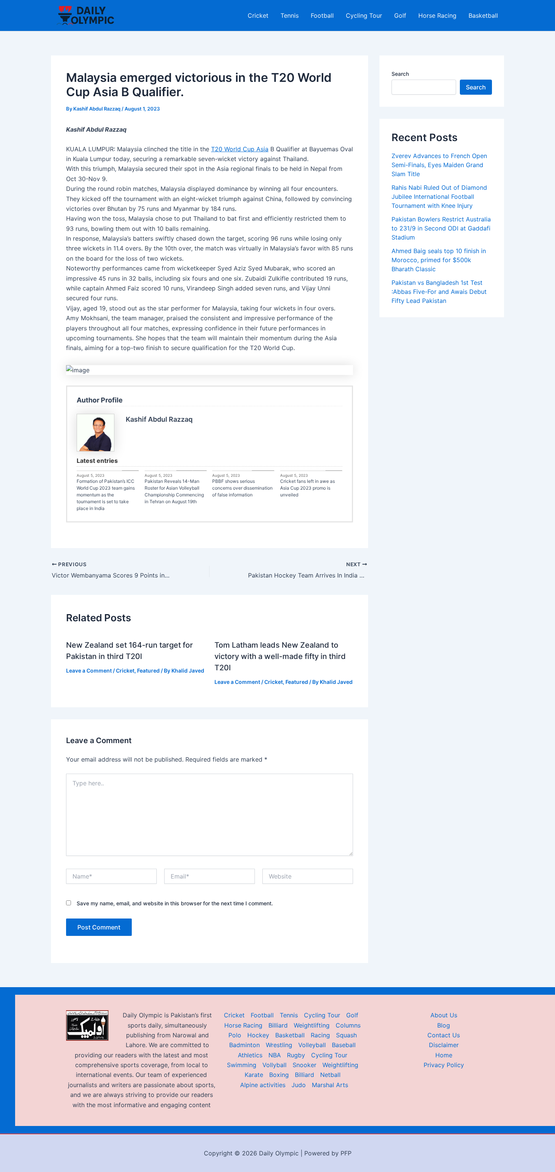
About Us (443, 1015)
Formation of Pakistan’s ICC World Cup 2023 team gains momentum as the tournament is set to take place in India (106, 494)
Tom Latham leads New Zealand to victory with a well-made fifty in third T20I (280, 656)
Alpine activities (262, 1085)
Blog (443, 1025)
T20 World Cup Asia (239, 149)
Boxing (279, 1074)
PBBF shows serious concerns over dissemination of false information (242, 488)
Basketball (483, 15)
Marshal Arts (330, 1085)
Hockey (258, 1035)
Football (322, 15)
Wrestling (279, 1045)
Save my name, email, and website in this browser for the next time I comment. (175, 903)
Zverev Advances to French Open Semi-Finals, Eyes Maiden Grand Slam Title (439, 165)
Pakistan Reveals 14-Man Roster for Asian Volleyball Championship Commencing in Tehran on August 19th (174, 491)
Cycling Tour (364, 15)
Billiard (278, 1025)
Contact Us (443, 1035)
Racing (320, 1035)
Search (400, 74)
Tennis (290, 15)
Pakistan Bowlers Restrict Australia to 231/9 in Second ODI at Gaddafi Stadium (441, 228)
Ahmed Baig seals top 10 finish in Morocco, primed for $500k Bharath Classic (439, 260)
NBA (274, 1055)
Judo (298, 1085)
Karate (254, 1074)
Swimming (241, 1065)
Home (443, 1055)
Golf (400, 15)
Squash (346, 1035)
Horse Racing (437, 15)
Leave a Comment (89, 670)
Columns (348, 1025)
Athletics (250, 1055)
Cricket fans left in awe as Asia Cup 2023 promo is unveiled (307, 488)
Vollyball (274, 1065)
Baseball (344, 1045)
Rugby (296, 1055)
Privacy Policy (444, 1065)
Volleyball (312, 1045)
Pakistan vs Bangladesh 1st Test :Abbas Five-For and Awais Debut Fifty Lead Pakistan (439, 291)
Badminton (244, 1045)
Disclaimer (444, 1045)
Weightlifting (312, 1025)
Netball (330, 1074)
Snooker (304, 1065)
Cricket (258, 15)
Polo (234, 1035)
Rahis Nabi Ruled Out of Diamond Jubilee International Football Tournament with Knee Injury (439, 196)
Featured (148, 670)
